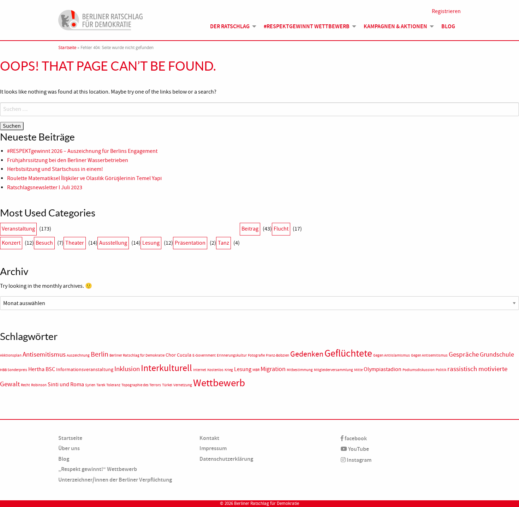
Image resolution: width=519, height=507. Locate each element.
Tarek (100, 385)
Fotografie (256, 355)
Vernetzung (182, 385)
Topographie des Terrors (141, 385)
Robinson (39, 385)
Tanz (223, 242)
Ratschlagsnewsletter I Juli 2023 (44, 187)
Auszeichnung (78, 355)
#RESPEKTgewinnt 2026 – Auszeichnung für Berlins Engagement (82, 151)
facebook (355, 438)
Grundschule (497, 354)
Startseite (67, 47)
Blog (448, 26)
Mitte (358, 370)
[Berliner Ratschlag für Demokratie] (100, 19)
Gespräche (464, 354)
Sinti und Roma (66, 384)
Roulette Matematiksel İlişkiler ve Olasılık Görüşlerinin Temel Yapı (84, 178)
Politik (441, 370)
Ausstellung (113, 242)
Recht (25, 385)
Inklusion (127, 369)
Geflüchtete (348, 353)
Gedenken (306, 354)
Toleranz (113, 385)
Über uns (69, 448)
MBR (256, 370)
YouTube (358, 449)
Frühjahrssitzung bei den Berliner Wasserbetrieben (67, 160)
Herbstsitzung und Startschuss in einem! (55, 169)
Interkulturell (166, 368)
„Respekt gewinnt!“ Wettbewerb (97, 469)
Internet (199, 370)
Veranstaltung (18, 228)
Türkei (167, 385)
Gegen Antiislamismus (391, 355)
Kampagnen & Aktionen (395, 26)
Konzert (11, 242)
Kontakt (209, 438)
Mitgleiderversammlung (333, 370)
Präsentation (190, 242)
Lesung (151, 242)
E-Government (204, 355)
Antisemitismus (44, 354)
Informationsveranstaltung (84, 369)
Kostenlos (215, 370)
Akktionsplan (11, 355)
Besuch (44, 242)
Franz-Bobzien (277, 355)
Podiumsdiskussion (418, 370)
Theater (74, 242)
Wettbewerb (219, 382)
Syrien (90, 385)
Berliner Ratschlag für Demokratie (137, 355)
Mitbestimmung (300, 370)
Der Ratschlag (230, 26)
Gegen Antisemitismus (429, 355)
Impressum (213, 448)
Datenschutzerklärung (226, 459)
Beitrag (249, 228)
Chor (171, 355)
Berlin (99, 354)
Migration (273, 369)
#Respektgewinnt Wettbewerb (307, 26)
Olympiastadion (382, 369)
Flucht (281, 228)
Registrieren (446, 11)
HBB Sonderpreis (13, 370)
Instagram (358, 460)
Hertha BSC (41, 369)
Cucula (184, 355)
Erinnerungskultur (232, 355)
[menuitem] (231, 26)
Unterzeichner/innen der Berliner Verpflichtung (115, 479)
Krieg (229, 370)
